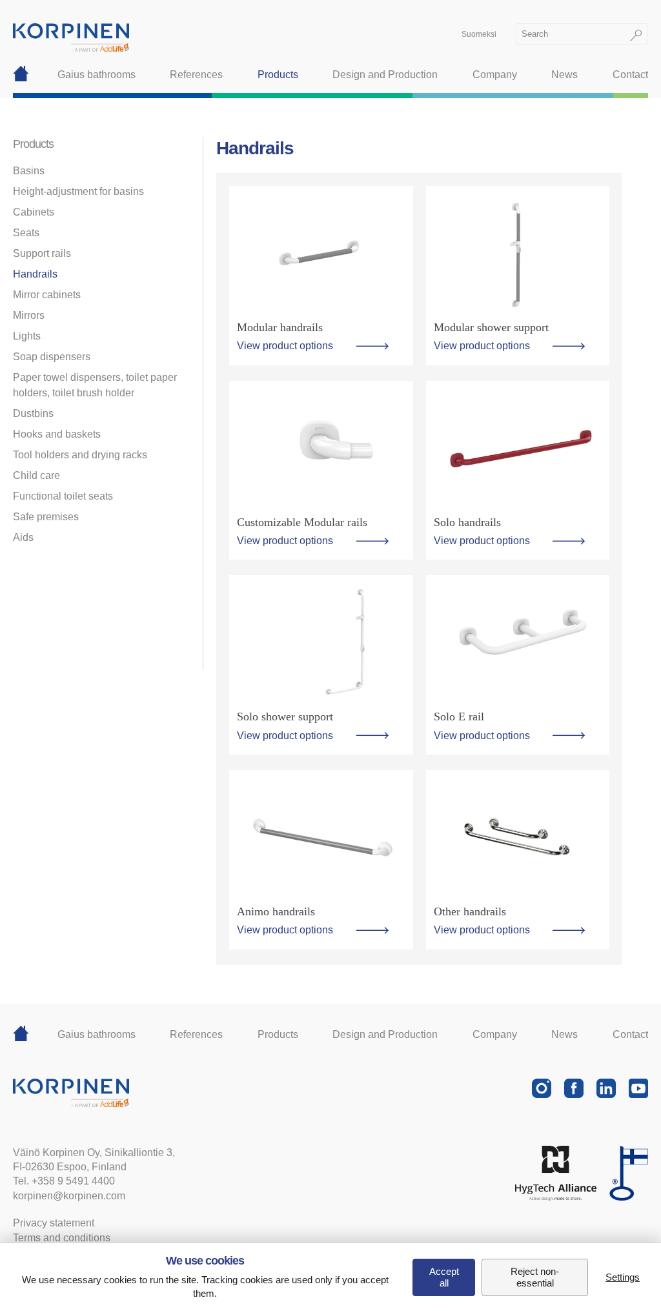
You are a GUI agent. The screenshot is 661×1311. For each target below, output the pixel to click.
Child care (36, 475)
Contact (630, 74)
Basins (29, 170)
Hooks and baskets (57, 434)
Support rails (42, 253)
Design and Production (385, 74)
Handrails (35, 274)
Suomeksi (479, 34)
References (196, 74)
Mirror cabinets (47, 294)
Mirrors (29, 315)
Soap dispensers (51, 356)
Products (278, 74)
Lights (27, 335)
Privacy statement (53, 1222)
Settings (622, 1277)
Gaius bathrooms (96, 74)
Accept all (444, 1277)
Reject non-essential (535, 1277)
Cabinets (33, 212)
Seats (26, 232)
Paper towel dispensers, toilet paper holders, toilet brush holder (95, 385)
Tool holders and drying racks (80, 454)
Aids (23, 537)
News (564, 74)
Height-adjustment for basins (78, 191)
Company (495, 74)
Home (21, 75)
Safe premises (46, 516)
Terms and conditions (61, 1237)
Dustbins (33, 413)
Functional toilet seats (63, 496)
